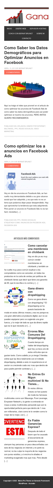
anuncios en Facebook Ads (33, 222)
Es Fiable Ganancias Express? (35, 423)
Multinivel (9, 128)
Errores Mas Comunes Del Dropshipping (36, 334)
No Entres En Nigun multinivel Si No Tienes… (38, 379)
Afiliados (21, 126)
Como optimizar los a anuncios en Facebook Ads (26, 150)
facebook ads (10, 225)
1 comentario (12, 165)
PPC (16, 128)
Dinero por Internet (35, 126)
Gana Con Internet (26, 15)
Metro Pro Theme (24, 480)
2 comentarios (13, 72)
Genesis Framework (42, 480)
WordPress (23, 483)
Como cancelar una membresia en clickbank (38, 248)
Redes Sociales (26, 128)
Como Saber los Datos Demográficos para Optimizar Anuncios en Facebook (26, 55)
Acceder (32, 483)
